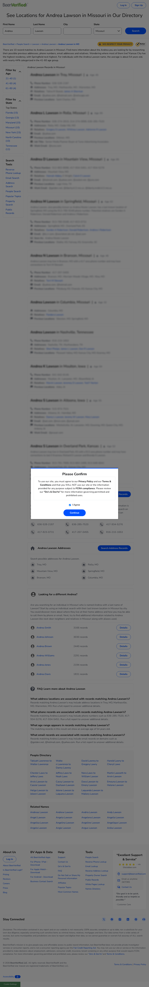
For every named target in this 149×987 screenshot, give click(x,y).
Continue (74, 512)
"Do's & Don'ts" (52, 492)
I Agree (76, 504)
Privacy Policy (85, 481)
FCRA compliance (85, 488)
